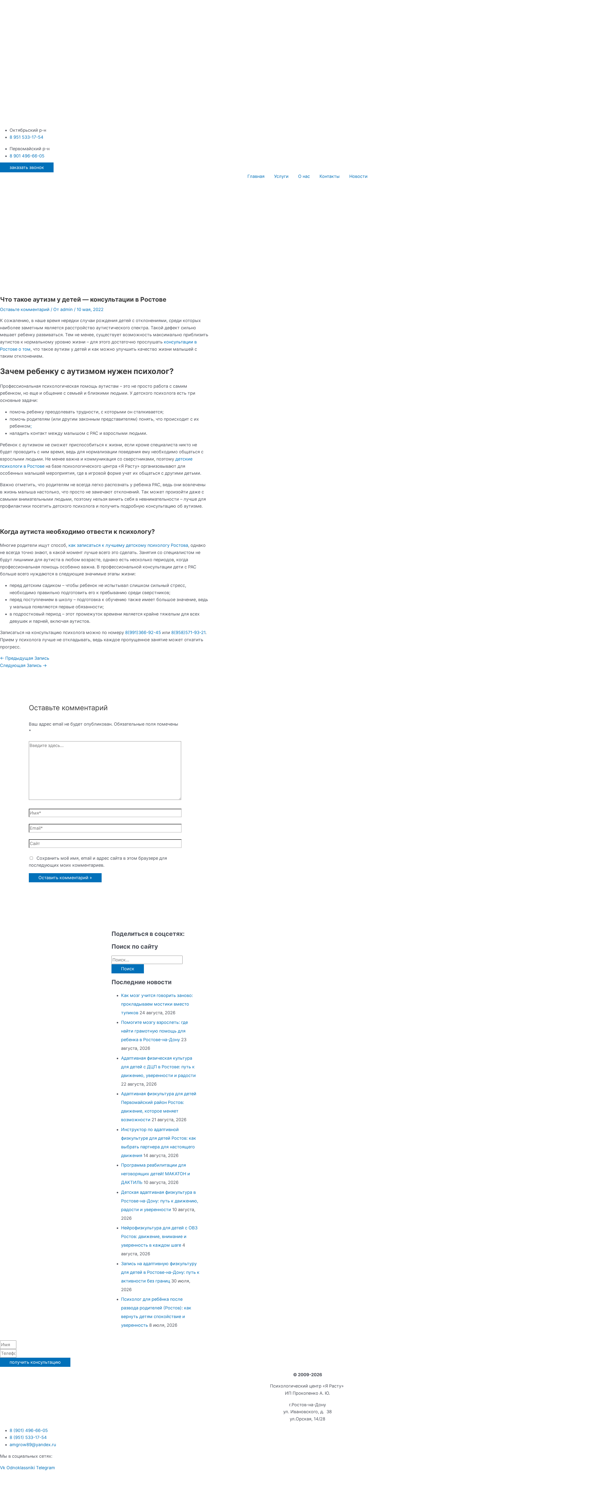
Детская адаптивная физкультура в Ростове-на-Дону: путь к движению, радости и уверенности (159, 1201)
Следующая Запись (23, 665)
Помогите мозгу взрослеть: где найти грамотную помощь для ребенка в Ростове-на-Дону (154, 1031)
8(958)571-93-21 (188, 632)
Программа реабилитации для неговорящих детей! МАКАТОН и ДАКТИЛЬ (155, 1174)
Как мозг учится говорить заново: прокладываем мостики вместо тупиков (157, 1004)
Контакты (330, 176)
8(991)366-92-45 (143, 632)
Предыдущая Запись (24, 658)
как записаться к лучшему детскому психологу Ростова (128, 545)
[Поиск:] (147, 959)
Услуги (281, 176)
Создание (319, 1478)
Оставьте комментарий (24, 309)
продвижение (344, 1478)
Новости (358, 176)
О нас (304, 176)
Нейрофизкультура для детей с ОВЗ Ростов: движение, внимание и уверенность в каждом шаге (159, 1236)
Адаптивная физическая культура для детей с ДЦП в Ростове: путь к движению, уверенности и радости (158, 1067)
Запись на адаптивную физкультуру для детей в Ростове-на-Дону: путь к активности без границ (160, 1272)
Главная (255, 176)
